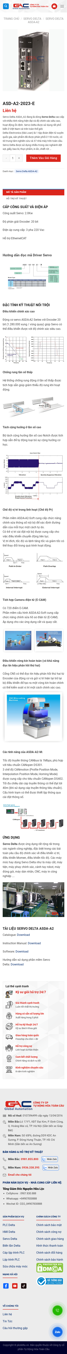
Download (23, 935)
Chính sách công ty (48, 1216)
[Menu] (62, 6)
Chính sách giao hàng (50, 1239)
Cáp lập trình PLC (13, 1252)
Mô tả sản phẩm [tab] (16, 192)
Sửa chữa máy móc (15, 1266)
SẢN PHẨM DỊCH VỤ (13, 1216)
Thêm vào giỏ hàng (43, 158)
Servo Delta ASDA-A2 (26, 171)
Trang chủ (11, 18)
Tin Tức (7, 1321)
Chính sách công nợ (48, 1232)
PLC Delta (9, 1225)
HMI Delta (9, 1232)
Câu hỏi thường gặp (15, 1328)
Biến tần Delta (11, 1245)
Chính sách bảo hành (49, 1259)
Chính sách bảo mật (49, 1225)
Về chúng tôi (10, 1306)
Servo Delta (10, 1239)
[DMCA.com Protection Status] (49, 1267)
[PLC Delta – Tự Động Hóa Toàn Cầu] (30, 6)
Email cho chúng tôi (19, 1174)
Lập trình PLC (11, 1259)
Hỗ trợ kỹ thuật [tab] (16, 198)
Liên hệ (7, 1314)
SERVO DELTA (32, 18)
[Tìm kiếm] (6, 6)
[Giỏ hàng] (54, 6)
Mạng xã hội (10, 1274)
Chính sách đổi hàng (49, 1252)
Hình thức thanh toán (49, 1245)
